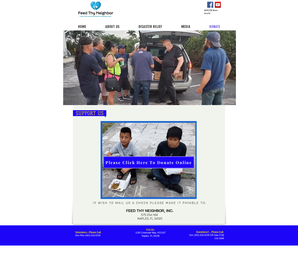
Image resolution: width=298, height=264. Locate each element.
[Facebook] (210, 5)
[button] (149, 67)
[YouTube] (218, 5)
